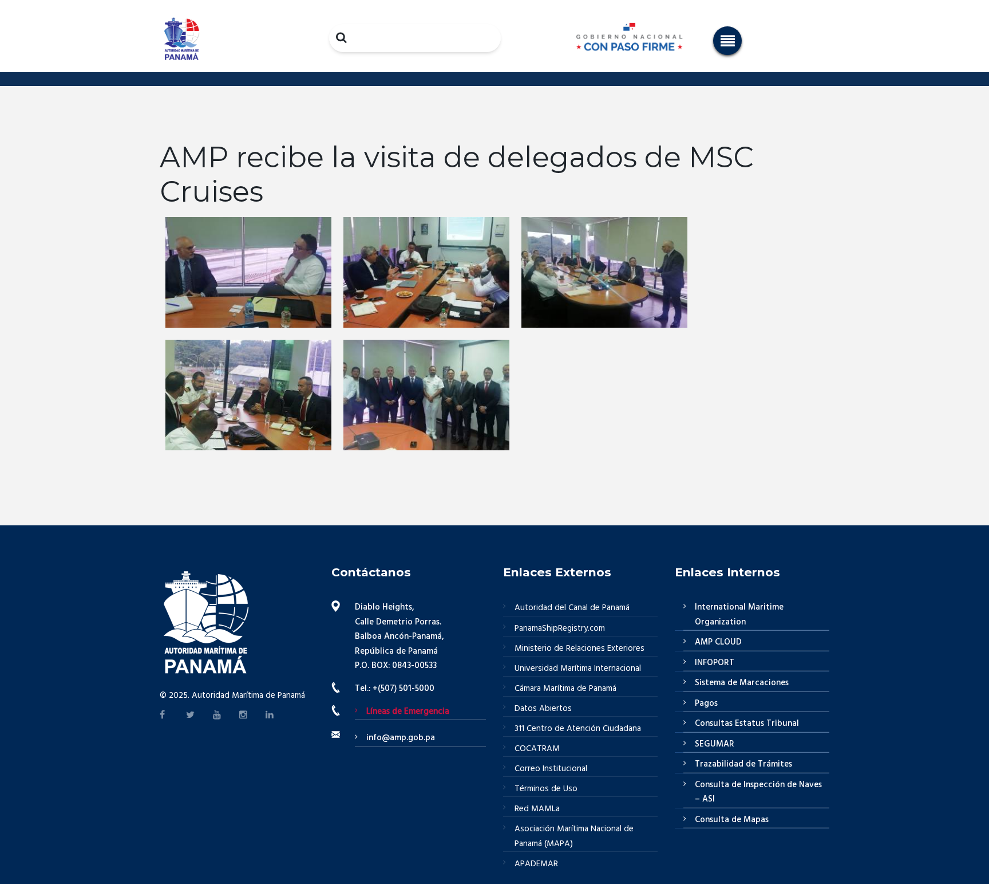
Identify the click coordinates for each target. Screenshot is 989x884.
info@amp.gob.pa (400, 738)
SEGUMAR (714, 744)
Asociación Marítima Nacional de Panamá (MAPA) (574, 836)
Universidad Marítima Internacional (578, 668)
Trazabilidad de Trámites (743, 764)
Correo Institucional (551, 769)
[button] (727, 40)
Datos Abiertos (543, 709)
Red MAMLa (537, 809)
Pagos (706, 703)
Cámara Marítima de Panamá (565, 689)
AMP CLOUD (718, 642)
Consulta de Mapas (732, 820)
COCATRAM (537, 749)
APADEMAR (536, 864)
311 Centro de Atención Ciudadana (578, 729)
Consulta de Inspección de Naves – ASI (758, 792)
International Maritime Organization (739, 614)
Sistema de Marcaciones (742, 683)
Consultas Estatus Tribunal (747, 723)
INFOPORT (714, 663)
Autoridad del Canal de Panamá (572, 608)
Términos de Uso (546, 789)
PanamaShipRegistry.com (560, 628)
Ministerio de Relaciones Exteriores (579, 648)
